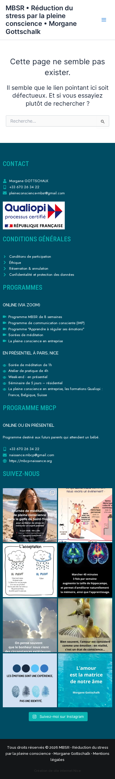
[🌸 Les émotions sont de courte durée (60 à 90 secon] (30, 680)
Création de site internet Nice (57, 771)
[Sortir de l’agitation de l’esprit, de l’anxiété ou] (30, 515)
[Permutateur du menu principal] (103, 19)
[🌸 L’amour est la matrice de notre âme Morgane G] (85, 680)
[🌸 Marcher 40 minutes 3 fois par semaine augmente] (85, 570)
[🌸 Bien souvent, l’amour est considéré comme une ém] (85, 625)
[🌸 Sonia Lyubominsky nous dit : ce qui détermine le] (85, 515)
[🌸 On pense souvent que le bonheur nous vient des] (30, 625)
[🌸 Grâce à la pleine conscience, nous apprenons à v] (30, 570)
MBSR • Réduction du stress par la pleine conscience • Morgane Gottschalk (41, 20)
